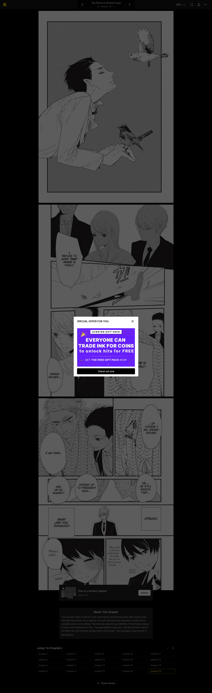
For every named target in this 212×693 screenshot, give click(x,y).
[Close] (132, 321)
